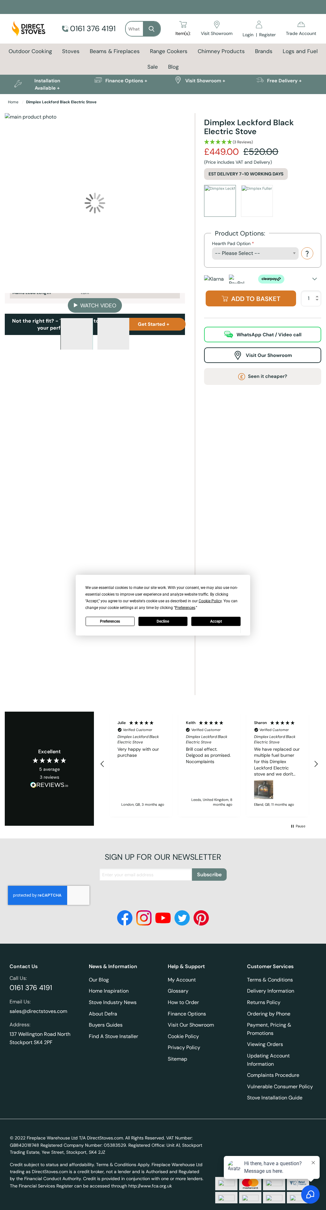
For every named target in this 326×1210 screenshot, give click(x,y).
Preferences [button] (185, 607)
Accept (216, 621)
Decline (163, 621)
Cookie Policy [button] (210, 600)
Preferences (110, 621)
